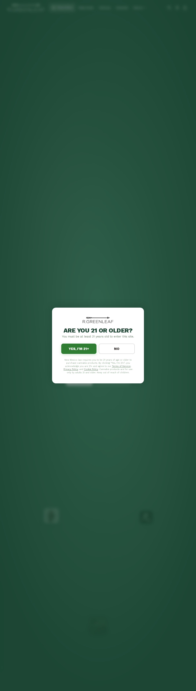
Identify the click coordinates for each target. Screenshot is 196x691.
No (116, 349)
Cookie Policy (91, 369)
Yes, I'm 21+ (79, 349)
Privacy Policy (71, 369)
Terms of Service (121, 366)
